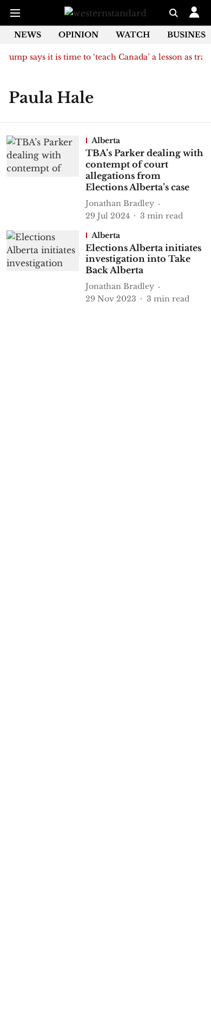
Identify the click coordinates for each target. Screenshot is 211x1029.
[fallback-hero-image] (45, 178)
